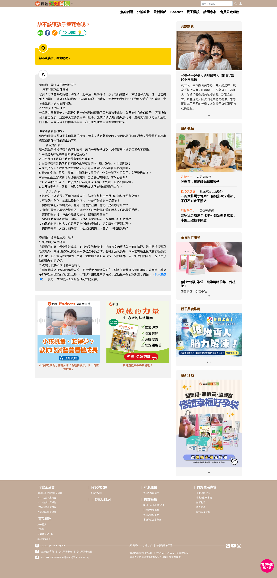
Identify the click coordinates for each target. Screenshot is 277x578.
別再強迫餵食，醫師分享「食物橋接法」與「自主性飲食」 (69, 367)
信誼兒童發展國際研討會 (50, 492)
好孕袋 (41, 529)
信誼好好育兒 (47, 551)
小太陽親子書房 (204, 497)
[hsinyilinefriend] (228, 546)
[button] (72, 3)
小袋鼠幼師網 (101, 499)
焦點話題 (126, 12)
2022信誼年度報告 (47, 497)
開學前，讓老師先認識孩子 (200, 181)
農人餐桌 (200, 507)
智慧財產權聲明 (164, 545)
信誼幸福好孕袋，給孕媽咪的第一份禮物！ (208, 284)
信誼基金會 (46, 487)
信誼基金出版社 (151, 492)
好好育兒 (42, 524)
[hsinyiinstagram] (239, 546)
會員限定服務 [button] (229, 12)
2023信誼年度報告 (47, 502)
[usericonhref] (239, 4)
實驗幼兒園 (96, 492)
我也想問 (72, 32)
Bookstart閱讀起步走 (154, 505)
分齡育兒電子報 (45, 533)
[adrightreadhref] (209, 335)
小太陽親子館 (203, 492)
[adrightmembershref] (209, 259)
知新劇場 (200, 502)
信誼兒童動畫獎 (151, 514)
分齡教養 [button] (143, 12)
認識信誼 (134, 545)
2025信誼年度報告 (47, 511)
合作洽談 (147, 545)
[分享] (40, 33)
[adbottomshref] (69, 331)
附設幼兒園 (99, 487)
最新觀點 (160, 12)
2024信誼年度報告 (47, 507)
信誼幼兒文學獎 (151, 509)
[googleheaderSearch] (235, 4)
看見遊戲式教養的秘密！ (138, 365)
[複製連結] (55, 33)
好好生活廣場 (206, 487)
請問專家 (209, 12)
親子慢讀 (193, 12)
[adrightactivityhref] (209, 423)
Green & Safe (203, 511)
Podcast (176, 12)
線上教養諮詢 (44, 538)
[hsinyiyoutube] (233, 546)
